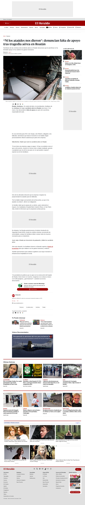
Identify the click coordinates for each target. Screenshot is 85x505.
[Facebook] (34, 469)
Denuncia (21, 307)
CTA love (68, 443)
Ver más (13, 300)
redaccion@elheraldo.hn (18, 303)
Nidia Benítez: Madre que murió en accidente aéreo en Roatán (29, 142)
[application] (32, 346)
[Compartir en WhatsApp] (13, 104)
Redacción (7, 52)
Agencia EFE (65, 386)
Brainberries (16, 443)
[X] (37, 469)
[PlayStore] (48, 469)
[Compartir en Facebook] (15, 104)
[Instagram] (40, 469)
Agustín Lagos (45, 386)
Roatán (43, 307)
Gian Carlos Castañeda (27, 386)
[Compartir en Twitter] (20, 104)
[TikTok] (45, 469)
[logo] (9, 469)
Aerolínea (38, 307)
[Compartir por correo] (18, 104)
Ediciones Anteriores (75, 492)
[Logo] (42, 23)
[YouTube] (42, 469)
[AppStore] (50, 469)
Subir (77, 469)
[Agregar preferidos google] (23, 104)
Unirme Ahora (34, 289)
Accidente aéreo (29, 307)
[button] (32, 346)
